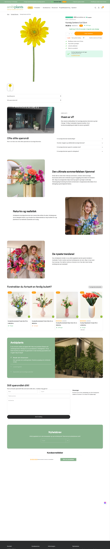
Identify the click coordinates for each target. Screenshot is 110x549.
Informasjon (51, 546)
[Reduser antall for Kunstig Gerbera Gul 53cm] (67, 33)
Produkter (37, 7)
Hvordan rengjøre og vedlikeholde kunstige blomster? (71, 143)
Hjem (8, 14)
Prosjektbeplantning (64, 7)
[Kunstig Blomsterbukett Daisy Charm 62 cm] (67, 305)
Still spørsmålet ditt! (12, 100)
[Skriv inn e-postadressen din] (67, 440)
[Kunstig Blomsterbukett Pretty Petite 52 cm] (43, 305)
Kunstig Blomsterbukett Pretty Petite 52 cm (42, 321)
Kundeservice (46, 7)
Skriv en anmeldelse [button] (68, 459)
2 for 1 (30, 7)
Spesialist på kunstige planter (23, 372)
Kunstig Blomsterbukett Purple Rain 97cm (18, 321)
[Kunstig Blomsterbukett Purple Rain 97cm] (19, 305)
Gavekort (73, 7)
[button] (105, 503)
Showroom (55, 7)
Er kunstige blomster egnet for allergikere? (68, 151)
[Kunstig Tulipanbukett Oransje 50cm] (91, 305)
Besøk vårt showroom (20, 357)
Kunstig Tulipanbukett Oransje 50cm (89, 323)
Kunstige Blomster (14, 14)
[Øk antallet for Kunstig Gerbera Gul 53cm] (71, 33)
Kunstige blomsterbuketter (95, 287)
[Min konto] (98, 7)
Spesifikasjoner (11, 96)
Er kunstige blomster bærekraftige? (66, 138)
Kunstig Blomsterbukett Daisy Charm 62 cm (66, 323)
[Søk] (95, 7)
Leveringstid (17, 366)
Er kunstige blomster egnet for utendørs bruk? (69, 147)
